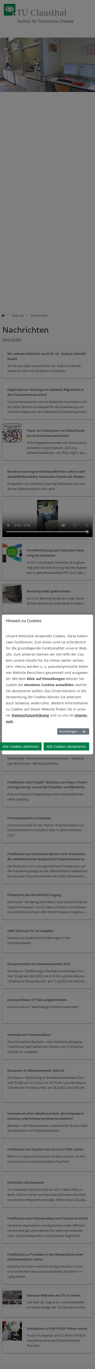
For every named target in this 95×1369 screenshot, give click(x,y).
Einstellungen (68, 731)
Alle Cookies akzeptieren (66, 746)
